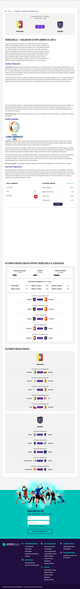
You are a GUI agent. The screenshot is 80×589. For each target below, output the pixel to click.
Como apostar (29, 546)
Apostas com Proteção (32, 565)
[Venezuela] (20, 25)
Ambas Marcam (30, 563)
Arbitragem (28, 551)
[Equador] (60, 25)
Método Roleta (49, 556)
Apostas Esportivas (17, 587)
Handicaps (28, 549)
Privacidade (48, 549)
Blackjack (47, 561)
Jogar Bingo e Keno (50, 554)
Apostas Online (49, 563)
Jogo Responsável (50, 551)
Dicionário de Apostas (32, 554)
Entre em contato (49, 546)
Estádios (27, 556)
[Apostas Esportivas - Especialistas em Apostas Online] (11, 544)
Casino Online (48, 558)
